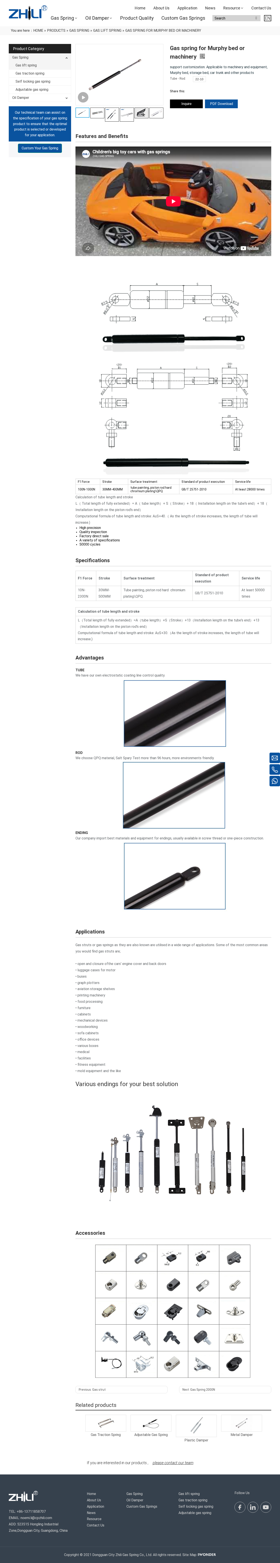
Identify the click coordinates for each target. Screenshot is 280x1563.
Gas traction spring (30, 73)
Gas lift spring (26, 65)
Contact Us (95, 1525)
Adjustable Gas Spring (151, 1435)
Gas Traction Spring (106, 1435)
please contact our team (173, 1462)
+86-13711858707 (31, 1511)
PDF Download (221, 104)
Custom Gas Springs (141, 1506)
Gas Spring (20, 57)
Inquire (186, 104)
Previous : (92, 1389)
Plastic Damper (196, 1440)
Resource (94, 1519)
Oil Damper (20, 98)
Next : (198, 1389)
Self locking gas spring (33, 81)
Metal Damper (242, 1435)
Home (91, 1494)
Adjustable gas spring (32, 89)
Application (95, 1506)
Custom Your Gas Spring (40, 148)
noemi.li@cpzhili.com (36, 1518)
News (91, 1513)
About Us (94, 1500)
